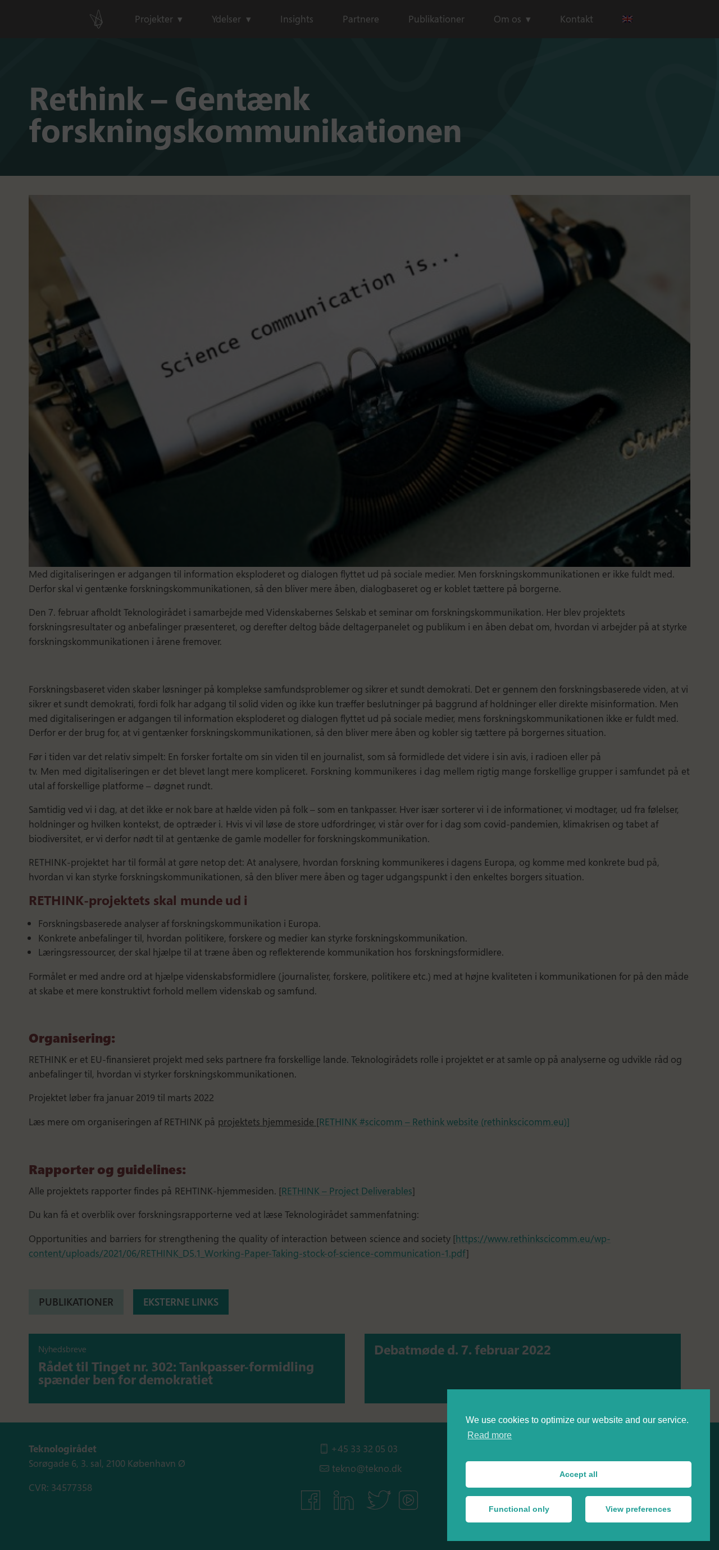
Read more (489, 1435)
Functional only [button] (519, 1508)
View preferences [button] (638, 1508)
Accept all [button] (578, 1474)
